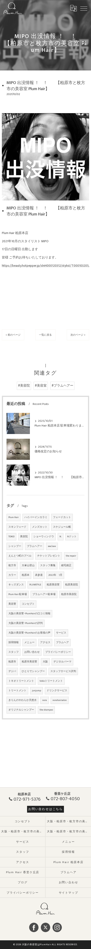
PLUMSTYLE (35, 585)
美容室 (12, 604)
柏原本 (25, 575)
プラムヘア (62, 642)
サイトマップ (68, 893)
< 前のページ (13, 335)
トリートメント (17, 690)
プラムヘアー (34, 546)
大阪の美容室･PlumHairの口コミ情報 (29, 613)
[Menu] (84, 8)
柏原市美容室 (29, 662)
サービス (61, 633)
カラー (12, 575)
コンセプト (28, 604)
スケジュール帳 (62, 527)
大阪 (45, 662)
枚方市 (12, 565)
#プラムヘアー (62, 385)
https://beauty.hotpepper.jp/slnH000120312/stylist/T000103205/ (46, 265)
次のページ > (77, 335)
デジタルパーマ (62, 662)
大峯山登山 (28, 565)
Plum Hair (13, 517)
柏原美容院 (71, 585)
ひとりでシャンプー (33, 671)
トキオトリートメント (21, 681)
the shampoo (46, 710)
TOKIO (11, 536)
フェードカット (62, 517)
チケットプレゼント (48, 556)
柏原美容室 (53, 585)
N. (61, 536)
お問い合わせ (32, 652)
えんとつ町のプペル (20, 556)
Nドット (72, 536)
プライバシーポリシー (58, 652)
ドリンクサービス (57, 690)
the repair (71, 556)
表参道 (39, 575)
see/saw (52, 546)
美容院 (24, 536)
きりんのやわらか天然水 (22, 700)
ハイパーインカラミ (35, 517)
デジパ (12, 671)
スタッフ (13, 652)
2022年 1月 (55, 575)
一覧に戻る (45, 335)
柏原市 (12, 662)
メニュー (29, 642)
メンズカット (39, 527)
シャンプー (14, 546)
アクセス (45, 642)
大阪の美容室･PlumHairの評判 (25, 623)
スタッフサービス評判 (63, 671)
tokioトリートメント (51, 681)
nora (44, 700)
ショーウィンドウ (43, 536)
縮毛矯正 (66, 565)
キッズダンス (16, 585)
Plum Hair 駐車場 (17, 594)
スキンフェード (17, 527)
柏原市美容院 (69, 594)
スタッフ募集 (48, 565)
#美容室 (41, 385)
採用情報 (13, 642)
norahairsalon (59, 700)
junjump (36, 690)
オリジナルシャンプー (21, 710)
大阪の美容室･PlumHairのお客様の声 (29, 633)
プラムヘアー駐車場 (44, 594)
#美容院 (24, 385)
